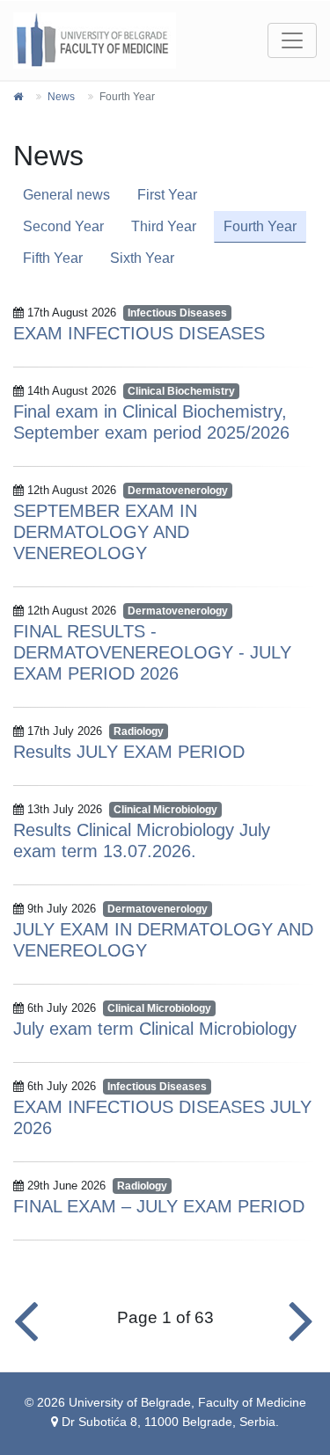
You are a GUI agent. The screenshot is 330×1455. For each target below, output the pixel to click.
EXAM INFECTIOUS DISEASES (139, 333)
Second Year (63, 226)
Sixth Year (142, 258)
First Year (167, 194)
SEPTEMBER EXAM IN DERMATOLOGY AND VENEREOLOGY (105, 532)
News (61, 97)
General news (66, 194)
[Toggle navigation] (292, 40)
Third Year (163, 226)
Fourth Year (260, 226)
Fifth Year (53, 258)
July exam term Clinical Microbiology (155, 1028)
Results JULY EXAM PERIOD (129, 751)
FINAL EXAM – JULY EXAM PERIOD (158, 1206)
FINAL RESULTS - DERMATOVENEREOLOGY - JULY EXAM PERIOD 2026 (152, 652)
